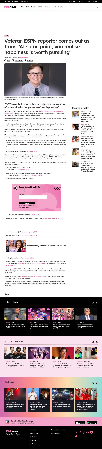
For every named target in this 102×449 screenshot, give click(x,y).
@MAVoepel (22, 263)
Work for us (33, 444)
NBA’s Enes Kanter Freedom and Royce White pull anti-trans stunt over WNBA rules (88, 130)
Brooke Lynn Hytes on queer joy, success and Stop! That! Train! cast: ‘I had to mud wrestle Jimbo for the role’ (86, 407)
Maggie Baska (23, 57)
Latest (21, 6)
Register (95, 1)
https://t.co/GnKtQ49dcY (39, 263)
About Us (7, 1)
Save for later (19, 60)
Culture (33, 6)
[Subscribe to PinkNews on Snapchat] (76, 436)
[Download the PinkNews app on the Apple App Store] (80, 422)
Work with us (24, 1)
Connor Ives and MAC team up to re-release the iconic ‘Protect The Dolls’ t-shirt (15, 365)
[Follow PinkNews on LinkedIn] (81, 1)
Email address (24, 194)
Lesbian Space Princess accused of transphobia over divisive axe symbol (39, 326)
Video (54, 6)
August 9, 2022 (32, 151)
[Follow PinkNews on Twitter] (76, 433)
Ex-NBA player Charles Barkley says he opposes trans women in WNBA (15, 326)
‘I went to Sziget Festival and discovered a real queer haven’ (62, 405)
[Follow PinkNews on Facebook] (80, 433)
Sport (6, 35)
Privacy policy (55, 433)
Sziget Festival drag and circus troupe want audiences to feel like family (15, 406)
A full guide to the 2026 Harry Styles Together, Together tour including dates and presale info (62, 365)
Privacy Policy (25, 207)
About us (32, 430)
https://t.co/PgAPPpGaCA (28, 235)
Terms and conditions (58, 430)
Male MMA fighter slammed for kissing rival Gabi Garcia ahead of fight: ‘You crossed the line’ (88, 155)
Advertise (15, 1)
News (27, 6)
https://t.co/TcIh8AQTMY (51, 218)
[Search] (97, 7)
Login (88, 1)
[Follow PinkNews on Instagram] (91, 433)
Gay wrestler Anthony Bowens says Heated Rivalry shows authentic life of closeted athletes (38, 407)
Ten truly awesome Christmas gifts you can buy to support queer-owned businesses (85, 365)
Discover (60, 6)
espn (5, 296)
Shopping (47, 6)
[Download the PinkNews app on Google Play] (92, 422)
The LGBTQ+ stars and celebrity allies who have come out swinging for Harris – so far (88, 142)
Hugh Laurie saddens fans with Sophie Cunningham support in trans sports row (88, 117)
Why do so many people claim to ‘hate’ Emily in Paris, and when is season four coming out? (88, 167)
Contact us (33, 437)
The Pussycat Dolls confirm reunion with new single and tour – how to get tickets (38, 365)
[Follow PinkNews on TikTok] (84, 433)
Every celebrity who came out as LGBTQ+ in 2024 (46, 246)
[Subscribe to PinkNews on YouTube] (87, 433)
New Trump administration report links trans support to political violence (85, 326)
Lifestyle (40, 6)
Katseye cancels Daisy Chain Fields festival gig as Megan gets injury (61, 326)
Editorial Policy (35, 433)
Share (8, 60)
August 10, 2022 (11, 265)
